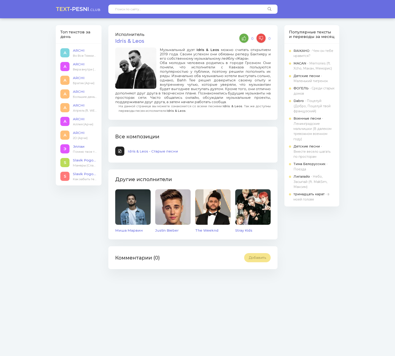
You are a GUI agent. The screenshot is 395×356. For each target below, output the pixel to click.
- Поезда (311, 166)
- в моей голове (311, 196)
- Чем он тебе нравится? (313, 53)
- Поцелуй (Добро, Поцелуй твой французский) (312, 106)
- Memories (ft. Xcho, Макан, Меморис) (313, 65)
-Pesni (78, 9)
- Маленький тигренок (311, 78)
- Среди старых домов (314, 90)
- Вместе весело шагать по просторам (312, 151)
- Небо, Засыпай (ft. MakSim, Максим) (310, 181)
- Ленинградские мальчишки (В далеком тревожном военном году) (312, 128)
